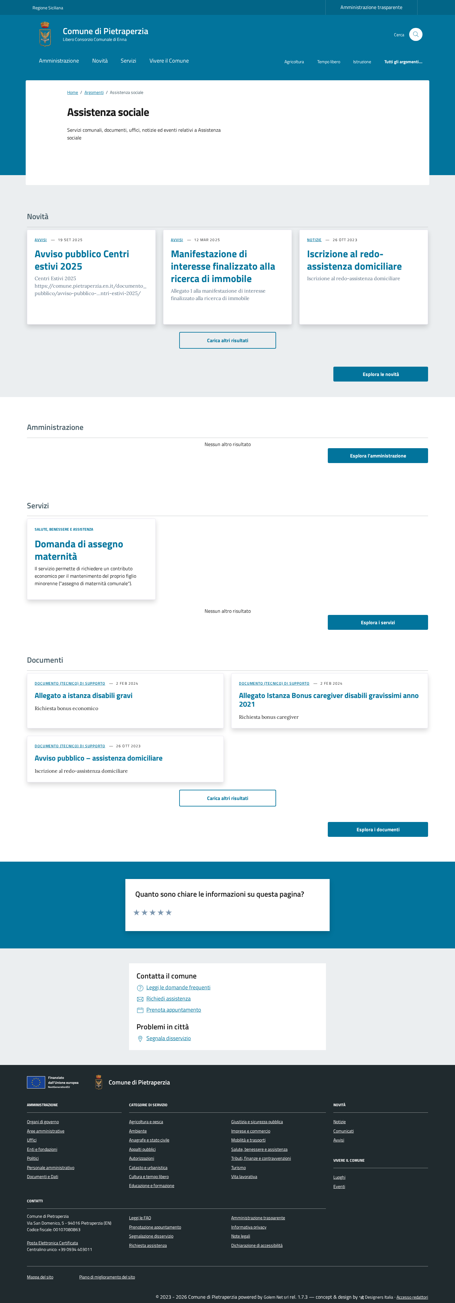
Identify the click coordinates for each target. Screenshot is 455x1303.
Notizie (339, 1121)
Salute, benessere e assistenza (64, 529)
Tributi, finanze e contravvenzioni (261, 1158)
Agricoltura (294, 61)
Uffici (32, 1140)
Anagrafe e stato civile (149, 1140)
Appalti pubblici (142, 1149)
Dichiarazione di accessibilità (257, 1245)
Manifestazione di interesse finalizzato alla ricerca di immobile (223, 266)
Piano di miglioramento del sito (107, 1277)
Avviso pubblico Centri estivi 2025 (82, 259)
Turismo (238, 1167)
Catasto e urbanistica (148, 1167)
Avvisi (338, 1140)
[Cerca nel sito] (415, 34)
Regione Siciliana (47, 7)
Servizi (128, 60)
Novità (100, 60)
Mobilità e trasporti (248, 1140)
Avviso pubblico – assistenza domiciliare (98, 757)
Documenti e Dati (42, 1176)
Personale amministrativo (50, 1167)
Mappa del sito (40, 1277)
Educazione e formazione (151, 1185)
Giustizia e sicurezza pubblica (257, 1121)
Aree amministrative (45, 1131)
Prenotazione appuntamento (155, 1227)
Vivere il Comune (169, 60)
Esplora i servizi (378, 622)
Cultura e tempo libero (149, 1176)
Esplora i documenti (378, 829)
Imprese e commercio (250, 1131)
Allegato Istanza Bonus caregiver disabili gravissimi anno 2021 (329, 699)
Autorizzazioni (141, 1158)
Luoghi (339, 1177)
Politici (33, 1158)
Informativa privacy (248, 1227)
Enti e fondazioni (42, 1149)
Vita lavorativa (244, 1176)
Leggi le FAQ (140, 1217)
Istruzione (362, 61)
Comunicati (343, 1131)
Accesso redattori (412, 1297)
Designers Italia (378, 1297)
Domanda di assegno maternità (79, 549)
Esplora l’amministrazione (378, 455)
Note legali (240, 1236)
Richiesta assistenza (148, 1245)
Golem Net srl (276, 1297)
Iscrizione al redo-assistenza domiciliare (354, 259)
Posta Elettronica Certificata (52, 1242)
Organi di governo (43, 1121)
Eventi (339, 1186)
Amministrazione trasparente (371, 7)
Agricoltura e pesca (146, 1121)
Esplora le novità (381, 374)
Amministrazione (59, 60)
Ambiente (138, 1131)
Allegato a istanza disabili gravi (83, 695)
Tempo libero (328, 61)
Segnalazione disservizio (151, 1236)
